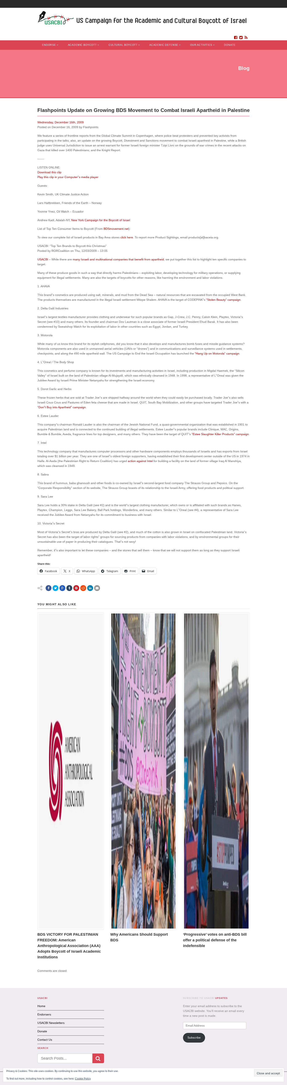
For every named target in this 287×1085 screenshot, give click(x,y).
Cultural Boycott (123, 44)
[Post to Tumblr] (69, 588)
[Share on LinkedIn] (90, 588)
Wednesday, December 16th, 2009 (60, 122)
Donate (229, 44)
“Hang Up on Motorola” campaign (217, 353)
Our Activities (201, 44)
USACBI (42, 259)
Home (41, 1006)
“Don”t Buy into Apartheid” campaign (61, 407)
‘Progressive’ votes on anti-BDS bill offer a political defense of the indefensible (215, 940)
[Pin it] (76, 588)
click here (126, 237)
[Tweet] (55, 588)
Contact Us (44, 1039)
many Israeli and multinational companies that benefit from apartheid (118, 259)
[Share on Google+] (62, 588)
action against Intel (140, 461)
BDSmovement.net (116, 228)
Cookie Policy (83, 1078)
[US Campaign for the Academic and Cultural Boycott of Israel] (142, 19)
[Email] (97, 588)
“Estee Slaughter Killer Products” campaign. (221, 434)
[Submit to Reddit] (83, 588)
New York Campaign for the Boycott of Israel (100, 220)
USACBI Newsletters (51, 1023)
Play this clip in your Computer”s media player (67, 177)
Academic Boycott (82, 44)
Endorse (49, 44)
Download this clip (49, 172)
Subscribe (194, 1037)
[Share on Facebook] (48, 588)
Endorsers (44, 1014)
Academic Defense (163, 44)
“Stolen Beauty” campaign (223, 299)
